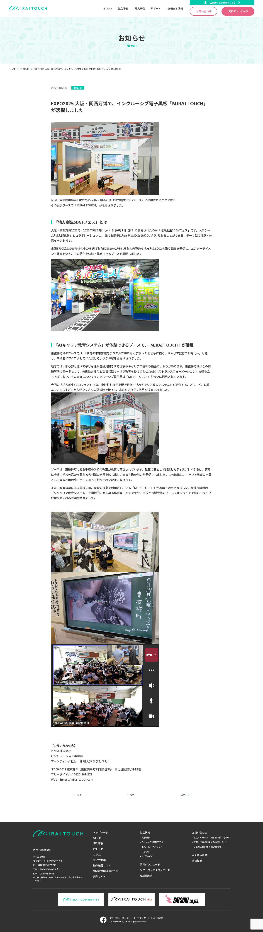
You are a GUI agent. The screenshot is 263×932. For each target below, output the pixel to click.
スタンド (146, 851)
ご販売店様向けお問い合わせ (207, 846)
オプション (147, 856)
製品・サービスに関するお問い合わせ (211, 837)
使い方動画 (99, 860)
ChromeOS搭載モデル (152, 842)
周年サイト (99, 876)
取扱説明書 (146, 875)
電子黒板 (146, 837)
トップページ (100, 832)
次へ (183, 795)
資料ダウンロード (238, 11)
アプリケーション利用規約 (150, 917)
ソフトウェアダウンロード (155, 870)
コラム (97, 854)
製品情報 (145, 832)
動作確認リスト (102, 865)
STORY (108, 8)
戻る (79, 795)
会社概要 (197, 860)
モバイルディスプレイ (152, 846)
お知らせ (24, 69)
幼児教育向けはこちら (105, 871)
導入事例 (140, 8)
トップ (12, 69)
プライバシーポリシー (120, 917)
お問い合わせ (203, 11)
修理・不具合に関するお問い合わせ (210, 842)
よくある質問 (199, 855)
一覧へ (131, 795)
